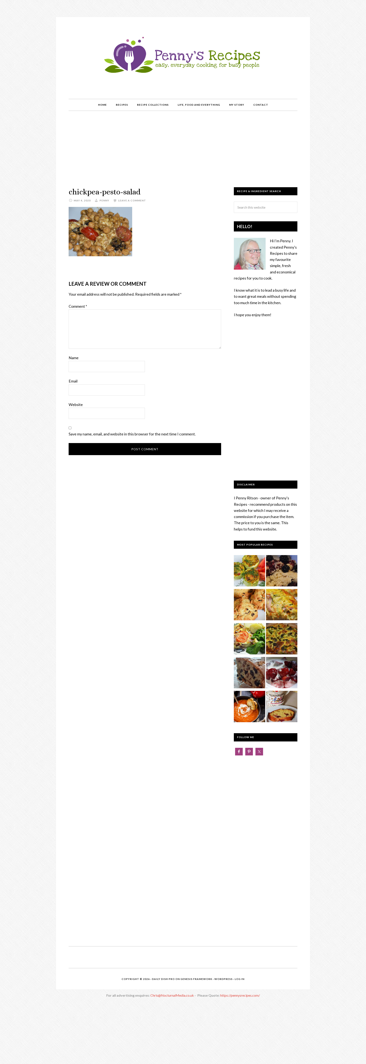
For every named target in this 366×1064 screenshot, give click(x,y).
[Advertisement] (183, 149)
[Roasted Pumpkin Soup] (249, 707)
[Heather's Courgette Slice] (281, 605)
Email (73, 381)
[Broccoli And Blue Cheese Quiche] (281, 639)
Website (76, 404)
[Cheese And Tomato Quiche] (249, 639)
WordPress (223, 979)
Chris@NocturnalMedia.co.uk (172, 995)
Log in (239, 979)
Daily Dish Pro (163, 979)
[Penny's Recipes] (183, 74)
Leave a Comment (132, 200)
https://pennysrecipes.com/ (240, 995)
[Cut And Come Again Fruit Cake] (249, 673)
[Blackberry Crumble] (281, 571)
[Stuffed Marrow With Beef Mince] (249, 571)
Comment (78, 306)
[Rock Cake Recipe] (249, 605)
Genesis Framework (196, 979)
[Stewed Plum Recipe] (281, 673)
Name (74, 357)
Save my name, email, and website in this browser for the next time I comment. (132, 434)
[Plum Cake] (281, 707)
